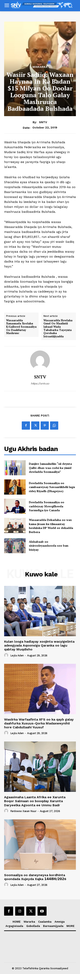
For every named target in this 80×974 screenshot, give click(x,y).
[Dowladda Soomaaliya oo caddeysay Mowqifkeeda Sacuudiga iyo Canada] (15, 506)
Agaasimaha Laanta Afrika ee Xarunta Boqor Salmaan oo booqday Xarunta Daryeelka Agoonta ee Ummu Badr (34, 801)
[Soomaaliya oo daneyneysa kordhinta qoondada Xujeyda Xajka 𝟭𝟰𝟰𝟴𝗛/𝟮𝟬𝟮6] (40, 844)
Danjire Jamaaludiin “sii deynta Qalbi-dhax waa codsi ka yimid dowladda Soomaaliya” (50, 468)
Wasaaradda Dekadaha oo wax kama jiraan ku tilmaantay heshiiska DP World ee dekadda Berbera (51, 526)
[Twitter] (35, 425)
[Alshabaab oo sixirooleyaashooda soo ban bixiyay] (15, 545)
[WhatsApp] (54, 425)
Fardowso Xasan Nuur (23, 811)
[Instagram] (19, 911)
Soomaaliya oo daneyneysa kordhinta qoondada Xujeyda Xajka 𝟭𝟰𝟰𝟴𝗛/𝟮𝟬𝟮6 (35, 877)
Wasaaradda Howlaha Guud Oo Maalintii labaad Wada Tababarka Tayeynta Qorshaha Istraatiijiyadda (57, 328)
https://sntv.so (40, 383)
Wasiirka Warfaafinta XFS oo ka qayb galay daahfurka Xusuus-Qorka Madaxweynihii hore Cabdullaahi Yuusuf (39, 723)
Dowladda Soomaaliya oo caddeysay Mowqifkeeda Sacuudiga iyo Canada (46, 506)
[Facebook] (26, 425)
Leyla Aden (17, 655)
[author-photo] (6, 655)
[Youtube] (42, 911)
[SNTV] (40, 360)
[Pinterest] (45, 425)
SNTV (43, 122)
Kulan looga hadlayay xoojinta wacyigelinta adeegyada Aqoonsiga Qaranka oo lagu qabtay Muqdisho (39, 645)
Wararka (40, 66)
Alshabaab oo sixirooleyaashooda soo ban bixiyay (48, 546)
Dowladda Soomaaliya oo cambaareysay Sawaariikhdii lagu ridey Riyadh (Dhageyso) (52, 487)
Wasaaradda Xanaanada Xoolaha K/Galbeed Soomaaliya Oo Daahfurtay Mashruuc (21, 327)
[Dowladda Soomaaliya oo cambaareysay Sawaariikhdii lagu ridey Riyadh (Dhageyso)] (15, 487)
